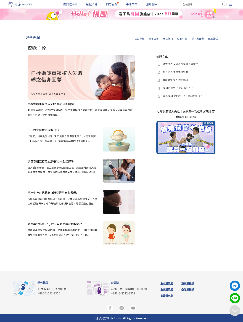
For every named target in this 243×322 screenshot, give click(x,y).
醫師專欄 (182, 38)
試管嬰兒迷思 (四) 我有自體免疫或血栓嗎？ (55, 224)
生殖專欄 (139, 38)
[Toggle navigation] (230, 4)
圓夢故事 (154, 38)
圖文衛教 (168, 38)
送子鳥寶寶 (197, 38)
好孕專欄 (33, 37)
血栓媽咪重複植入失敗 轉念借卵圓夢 (51, 104)
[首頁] (24, 4)
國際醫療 (151, 4)
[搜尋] (223, 4)
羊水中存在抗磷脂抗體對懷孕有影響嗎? (52, 192)
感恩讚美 (213, 38)
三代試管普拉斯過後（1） (44, 130)
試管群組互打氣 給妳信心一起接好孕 (51, 161)
